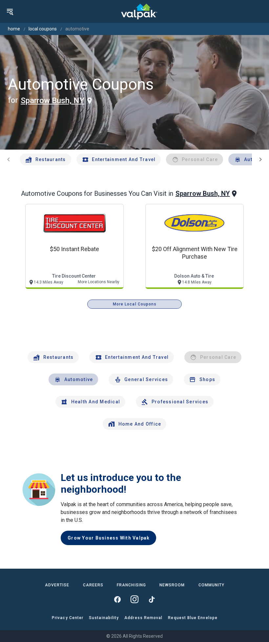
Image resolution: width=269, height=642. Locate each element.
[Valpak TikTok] (151, 599)
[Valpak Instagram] (134, 599)
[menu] (9, 11)
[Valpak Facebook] (117, 599)
